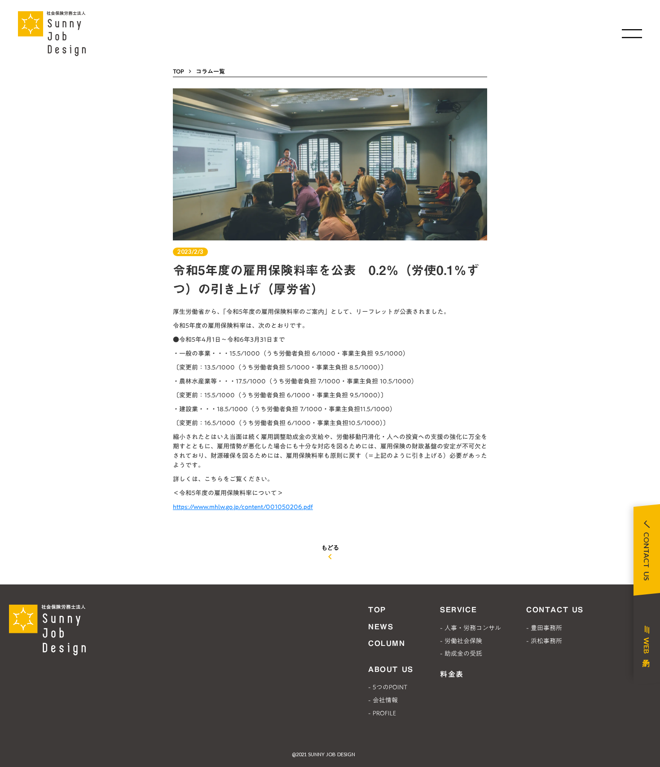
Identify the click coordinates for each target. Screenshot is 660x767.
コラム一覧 (210, 71)
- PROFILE (382, 713)
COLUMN (386, 643)
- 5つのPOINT (387, 687)
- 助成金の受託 (461, 653)
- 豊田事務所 (544, 628)
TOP (178, 71)
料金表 (452, 674)
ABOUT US (391, 669)
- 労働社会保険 (461, 641)
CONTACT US (555, 609)
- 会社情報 (383, 700)
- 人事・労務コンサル (470, 628)
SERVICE (458, 609)
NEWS (380, 627)
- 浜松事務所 (544, 641)
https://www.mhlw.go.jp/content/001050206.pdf (243, 507)
